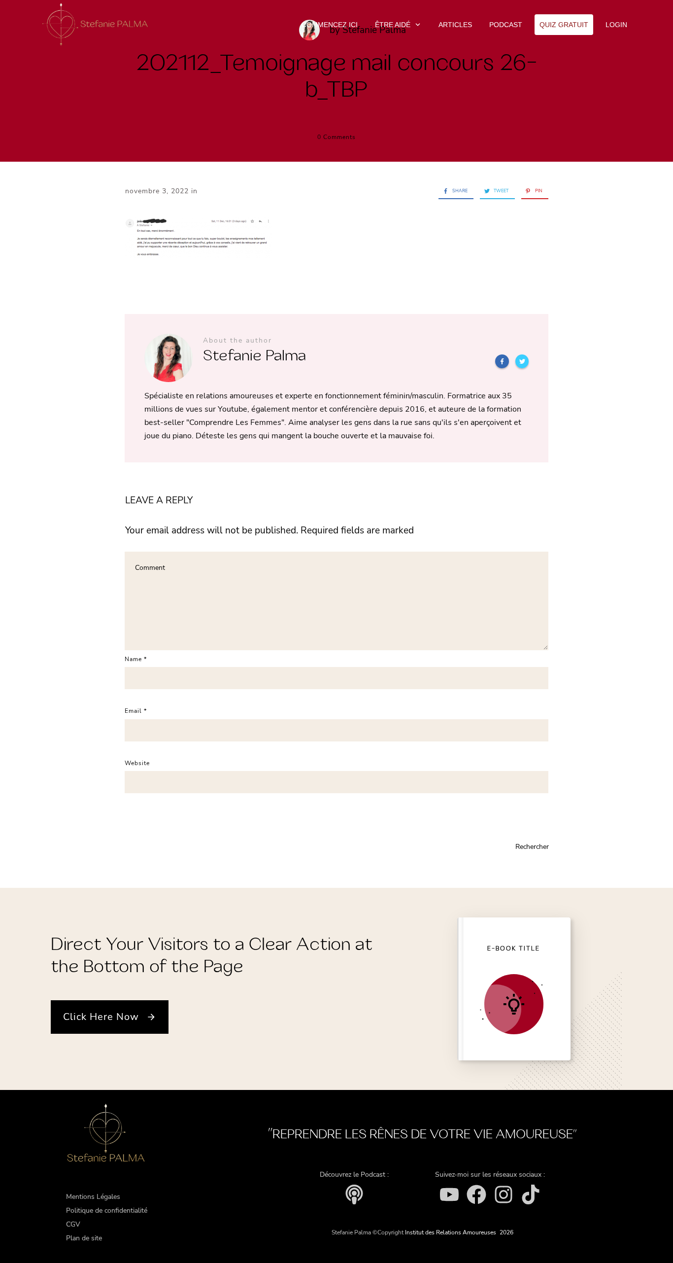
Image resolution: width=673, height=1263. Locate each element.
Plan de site (84, 1238)
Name (136, 659)
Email (136, 711)
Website (137, 763)
